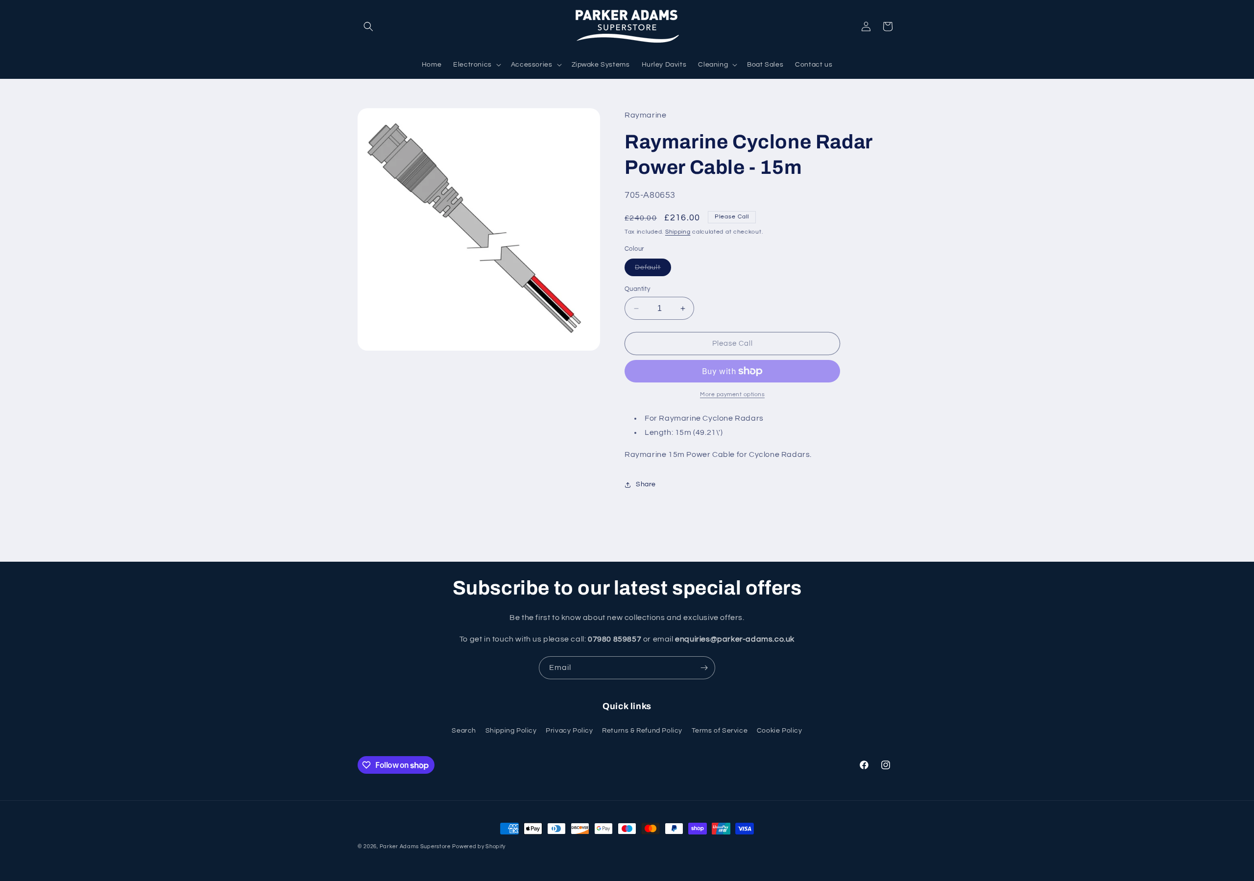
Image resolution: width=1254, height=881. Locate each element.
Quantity (637, 289)
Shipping (678, 232)
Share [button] (646, 484)
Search (464, 730)
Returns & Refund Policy (642, 730)
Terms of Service (720, 730)
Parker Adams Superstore (415, 846)
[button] (368, 26)
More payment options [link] (732, 394)
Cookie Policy (779, 730)
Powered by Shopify (479, 846)
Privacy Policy (569, 730)
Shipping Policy (511, 730)
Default (653, 269)
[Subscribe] (704, 667)
